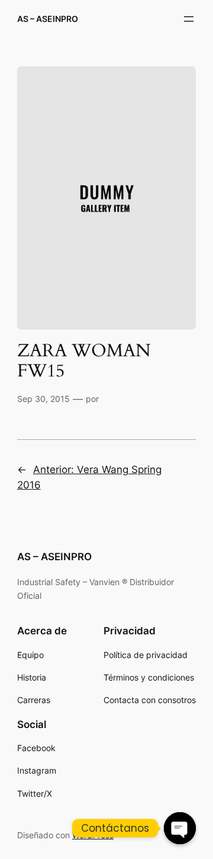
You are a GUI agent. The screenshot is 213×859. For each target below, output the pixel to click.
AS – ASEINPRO (47, 19)
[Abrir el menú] (189, 19)
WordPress (93, 835)
